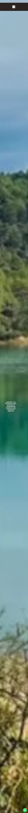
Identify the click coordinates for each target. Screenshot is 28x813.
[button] (13, 6)
